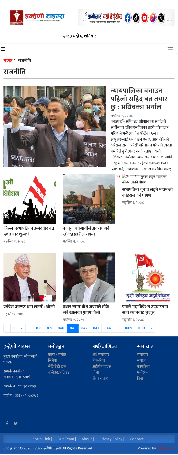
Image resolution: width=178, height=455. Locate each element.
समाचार (142, 355)
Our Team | (66, 439)
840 (61, 328)
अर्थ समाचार (100, 355)
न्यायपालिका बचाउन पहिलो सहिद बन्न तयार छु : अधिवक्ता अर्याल (139, 99)
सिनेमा (52, 360)
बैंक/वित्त (98, 360)
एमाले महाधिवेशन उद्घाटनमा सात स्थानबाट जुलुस (145, 309)
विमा (95, 372)
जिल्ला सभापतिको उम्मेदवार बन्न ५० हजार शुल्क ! (28, 231)
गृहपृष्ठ (8, 60)
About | (88, 439)
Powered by (156, 448)
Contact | (138, 439)
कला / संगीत (57, 355)
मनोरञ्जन (56, 346)
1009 (128, 328)
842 (84, 328)
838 (38, 328)
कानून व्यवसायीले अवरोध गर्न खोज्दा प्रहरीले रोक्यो (86, 231)
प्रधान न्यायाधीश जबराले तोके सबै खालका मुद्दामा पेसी (86, 309)
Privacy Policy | (111, 439)
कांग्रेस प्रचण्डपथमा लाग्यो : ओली (29, 306)
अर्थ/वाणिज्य (104, 346)
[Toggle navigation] (170, 49)
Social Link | (42, 439)
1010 (141, 328)
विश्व (140, 378)
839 (49, 328)
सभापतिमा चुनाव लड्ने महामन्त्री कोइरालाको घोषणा (147, 192)
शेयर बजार (100, 378)
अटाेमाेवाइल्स (101, 366)
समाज (141, 360)
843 (96, 328)
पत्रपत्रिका (143, 366)
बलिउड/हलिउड (59, 372)
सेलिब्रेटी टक (57, 366)
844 (108, 328)
